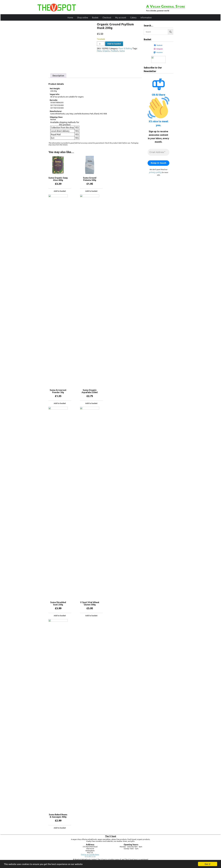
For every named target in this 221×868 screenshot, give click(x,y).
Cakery (133, 17)
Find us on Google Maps (90, 854)
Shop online (82, 17)
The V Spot (110, 836)
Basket (95, 17)
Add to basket (114, 44)
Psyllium (114, 51)
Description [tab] (58, 75)
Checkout (106, 17)
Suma (122, 51)
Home (70, 17)
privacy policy (155, 172)
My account (120, 17)
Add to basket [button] (60, 191)
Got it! (208, 864)
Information (146, 17)
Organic (106, 51)
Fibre (99, 51)
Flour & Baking (125, 48)
